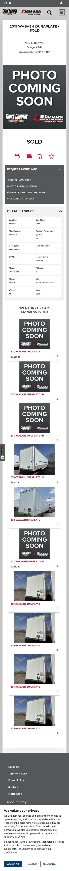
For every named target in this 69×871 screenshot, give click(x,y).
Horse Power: (42, 257)
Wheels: (12, 290)
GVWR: (12, 257)
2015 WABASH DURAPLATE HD (27, 561)
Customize (49, 863)
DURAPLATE (14, 272)
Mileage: (39, 268)
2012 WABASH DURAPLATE (25, 351)
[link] (18, 157)
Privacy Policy (16, 780)
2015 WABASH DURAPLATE (25, 520)
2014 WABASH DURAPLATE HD (27, 477)
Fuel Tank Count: (43, 246)
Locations (14, 767)
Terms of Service (17, 773)
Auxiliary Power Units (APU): (45, 233)
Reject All (32, 863)
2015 (38, 294)
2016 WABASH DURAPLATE (25, 604)
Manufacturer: (15, 231)
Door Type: (14, 246)
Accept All (13, 863)
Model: (12, 268)
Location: (13, 220)
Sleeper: (12, 279)
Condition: (40, 220)
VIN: (38, 279)
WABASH (13, 235)
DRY (40, 47)
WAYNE (12, 224)
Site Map (13, 787)
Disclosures (15, 793)
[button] (61, 3)
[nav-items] (6, 3)
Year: (38, 290)
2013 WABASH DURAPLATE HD (27, 394)
